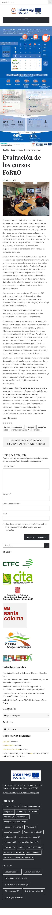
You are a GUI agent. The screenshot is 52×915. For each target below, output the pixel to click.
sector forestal (34, 847)
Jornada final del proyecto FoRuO (26, 444)
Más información (10, 418)
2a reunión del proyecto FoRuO (16, 753)
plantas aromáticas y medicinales (25, 430)
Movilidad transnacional (17, 884)
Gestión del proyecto (13, 150)
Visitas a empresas (24, 857)
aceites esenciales (31, 806)
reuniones (9, 847)
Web (5, 513)
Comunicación (32, 872)
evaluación (17, 427)
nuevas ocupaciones (13, 827)
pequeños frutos (12, 832)
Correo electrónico (12, 504)
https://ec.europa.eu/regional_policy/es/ (21, 792)
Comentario (8, 466)
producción (10, 837)
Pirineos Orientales (33, 832)
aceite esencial (11, 806)
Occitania (31, 827)
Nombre (7, 494)
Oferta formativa (32, 150)
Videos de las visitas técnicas (26, 440)
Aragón (8, 812)
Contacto (14, 742)
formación (30, 427)
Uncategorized (14, 897)
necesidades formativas (15, 822)
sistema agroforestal (14, 852)
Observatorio (12, 891)
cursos (7, 427)
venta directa (33, 852)
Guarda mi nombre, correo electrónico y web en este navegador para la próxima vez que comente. (26, 527)
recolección (10, 842)
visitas (7, 857)
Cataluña (21, 812)
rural (21, 847)
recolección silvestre (29, 842)
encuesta (9, 817)
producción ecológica (29, 837)
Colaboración (12, 872)
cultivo (33, 812)
